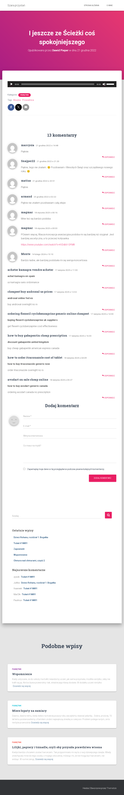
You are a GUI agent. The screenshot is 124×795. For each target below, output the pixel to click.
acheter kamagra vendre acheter (30, 270)
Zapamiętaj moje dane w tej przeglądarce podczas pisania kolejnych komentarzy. (65, 469)
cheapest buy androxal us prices (30, 291)
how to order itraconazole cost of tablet (35, 357)
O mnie (110, 5)
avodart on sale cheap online (28, 379)
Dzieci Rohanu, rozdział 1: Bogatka (31, 537)
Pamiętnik (24, 95)
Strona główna (91, 5)
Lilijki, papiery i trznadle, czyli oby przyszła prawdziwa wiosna (57, 747)
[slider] (110, 84)
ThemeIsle (111, 788)
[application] (62, 84)
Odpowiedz (109, 157)
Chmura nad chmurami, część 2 (29, 560)
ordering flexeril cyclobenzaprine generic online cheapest (48, 313)
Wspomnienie (20, 555)
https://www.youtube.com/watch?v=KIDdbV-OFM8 (48, 244)
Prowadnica (28, 100)
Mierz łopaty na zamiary (29, 710)
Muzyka (17, 100)
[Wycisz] (104, 84)
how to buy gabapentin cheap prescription (37, 335)
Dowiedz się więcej (22, 686)
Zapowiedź (19, 549)
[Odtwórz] (11, 84)
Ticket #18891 (21, 543)
